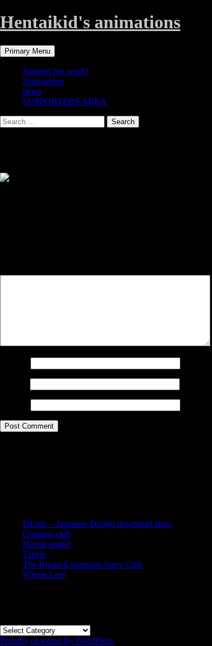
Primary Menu (27, 51)
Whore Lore (44, 574)
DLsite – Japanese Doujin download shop (97, 524)
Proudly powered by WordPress (57, 640)
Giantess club (47, 534)
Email (14, 384)
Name (14, 363)
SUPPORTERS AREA (65, 101)
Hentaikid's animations (90, 22)
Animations (43, 81)
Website (14, 404)
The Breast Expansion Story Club (83, 564)
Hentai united (47, 544)
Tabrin (34, 554)
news (32, 91)
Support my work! (55, 71)
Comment (21, 269)
